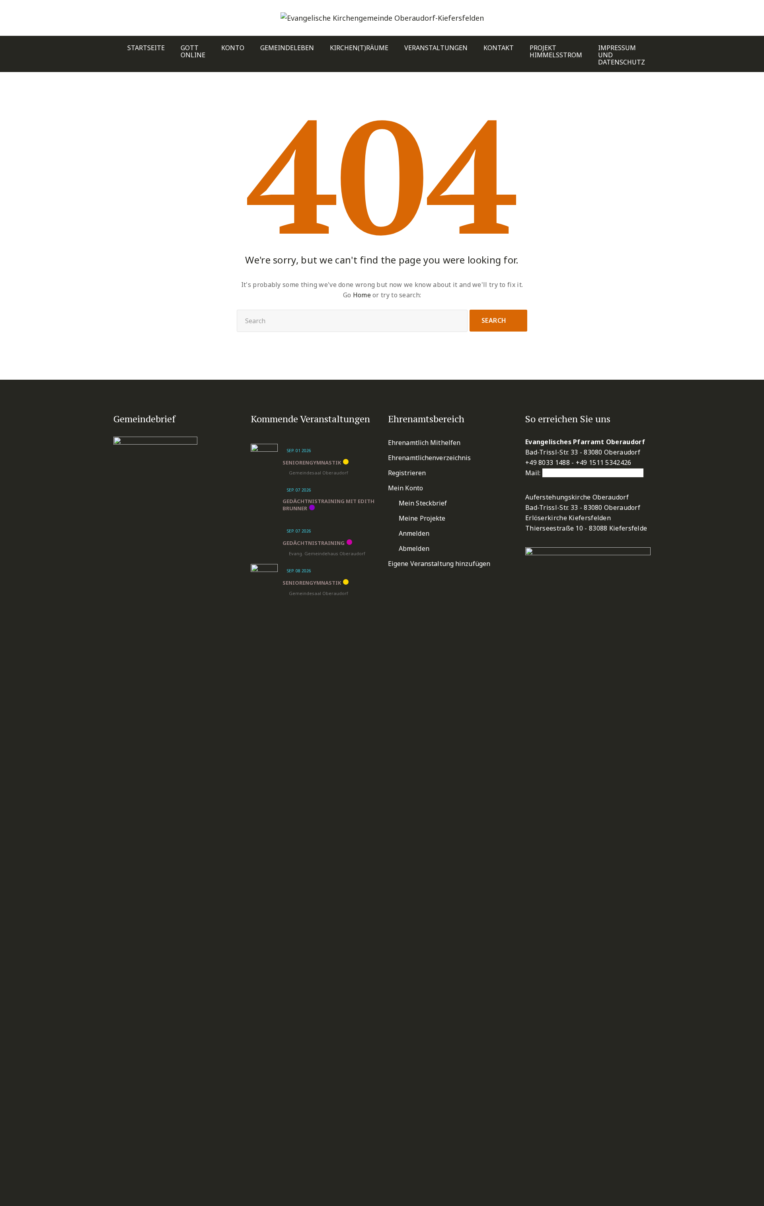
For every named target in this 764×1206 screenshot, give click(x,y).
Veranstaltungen (436, 48)
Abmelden (414, 548)
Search (494, 320)
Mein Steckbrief (423, 503)
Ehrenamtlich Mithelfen (424, 442)
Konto (232, 48)
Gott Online (193, 51)
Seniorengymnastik (312, 462)
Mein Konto (405, 488)
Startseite (146, 48)
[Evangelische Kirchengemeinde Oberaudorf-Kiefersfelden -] (382, 18)
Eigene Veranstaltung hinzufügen (439, 563)
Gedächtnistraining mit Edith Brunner (328, 505)
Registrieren (407, 472)
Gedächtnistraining (314, 542)
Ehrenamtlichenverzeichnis (429, 457)
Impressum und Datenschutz (621, 55)
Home (362, 295)
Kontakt (498, 48)
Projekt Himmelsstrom (556, 51)
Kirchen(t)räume (359, 48)
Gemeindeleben (287, 48)
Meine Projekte (422, 518)
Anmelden (414, 533)
